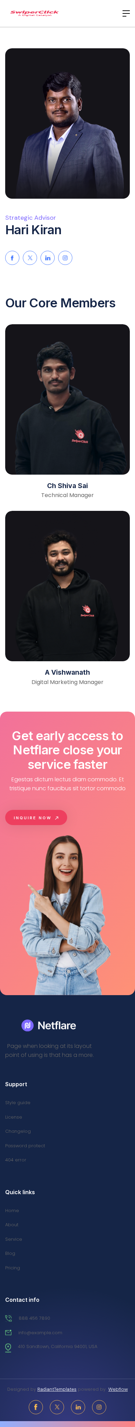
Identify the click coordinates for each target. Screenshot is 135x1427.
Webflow (118, 1389)
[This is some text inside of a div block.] (49, 1025)
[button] (124, 13)
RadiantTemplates (56, 1389)
